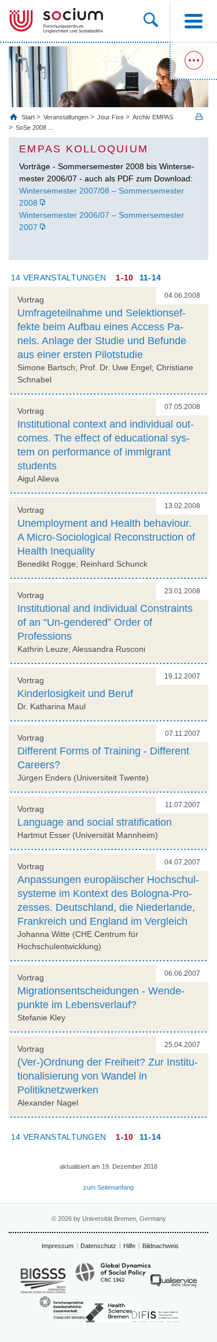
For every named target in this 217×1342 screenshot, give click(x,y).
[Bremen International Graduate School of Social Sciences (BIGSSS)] (43, 1280)
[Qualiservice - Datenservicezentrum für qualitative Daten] (173, 1284)
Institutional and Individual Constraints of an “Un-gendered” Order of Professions (105, 622)
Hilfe (129, 1245)
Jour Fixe (110, 117)
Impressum (57, 1245)
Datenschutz (98, 1245)
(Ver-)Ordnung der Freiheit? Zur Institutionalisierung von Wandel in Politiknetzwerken (107, 1076)
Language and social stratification (94, 822)
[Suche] (157, 20)
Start (28, 117)
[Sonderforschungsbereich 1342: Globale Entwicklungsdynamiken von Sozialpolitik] (112, 1277)
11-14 (150, 277)
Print (199, 117)
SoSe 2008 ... (34, 127)
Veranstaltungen (66, 117)
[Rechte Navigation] (193, 61)
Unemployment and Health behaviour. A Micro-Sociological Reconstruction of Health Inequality (106, 537)
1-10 (124, 277)
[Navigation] (193, 20)
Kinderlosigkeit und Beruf (75, 693)
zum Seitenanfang (108, 1187)
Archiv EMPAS (153, 117)
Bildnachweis (160, 1245)
